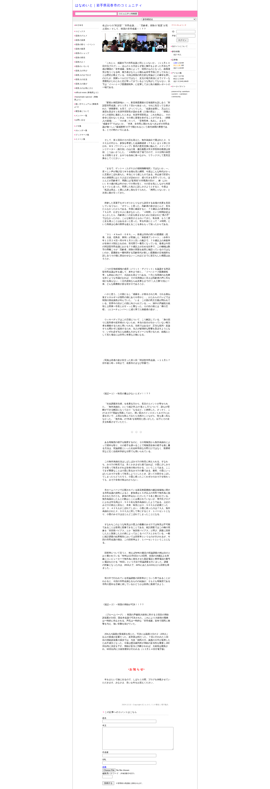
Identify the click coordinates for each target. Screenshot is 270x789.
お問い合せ (80, 120)
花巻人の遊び (81, 84)
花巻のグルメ (81, 36)
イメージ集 (80, 139)
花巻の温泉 (80, 40)
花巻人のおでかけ (83, 75)
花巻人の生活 (81, 79)
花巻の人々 (80, 62)
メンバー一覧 (81, 116)
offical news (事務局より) (86, 92)
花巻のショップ (82, 53)
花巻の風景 (80, 49)
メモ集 (78, 126)
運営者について (82, 111)
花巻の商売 (80, 57)
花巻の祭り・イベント (85, 44)
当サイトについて (180, 46)
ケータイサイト (179, 86)
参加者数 (175, 51)
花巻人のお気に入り (84, 88)
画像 (104, 767)
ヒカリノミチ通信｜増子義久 (156, 705)
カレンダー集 (81, 130)
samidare (186, 91)
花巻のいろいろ (82, 66)
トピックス (80, 31)
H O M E (79, 25)
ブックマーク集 (82, 135)
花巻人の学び (81, 71)
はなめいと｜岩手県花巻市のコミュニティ (108, 5)
